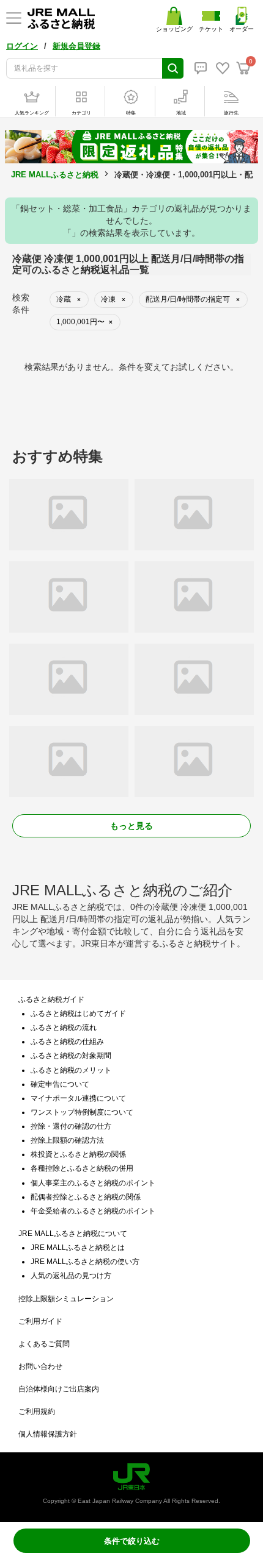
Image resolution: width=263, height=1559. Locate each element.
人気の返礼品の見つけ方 (71, 1275)
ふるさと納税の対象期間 (71, 1055)
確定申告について (60, 1084)
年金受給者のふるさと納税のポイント (93, 1211)
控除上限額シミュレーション (66, 1298)
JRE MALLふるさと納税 (54, 174)
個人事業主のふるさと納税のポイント (93, 1183)
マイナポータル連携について (78, 1098)
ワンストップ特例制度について (82, 1112)
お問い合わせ (40, 1366)
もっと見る (131, 826)
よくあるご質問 (44, 1344)
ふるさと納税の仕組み (67, 1041)
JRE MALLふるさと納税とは (78, 1247)
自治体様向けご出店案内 (58, 1389)
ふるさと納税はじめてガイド (78, 1013)
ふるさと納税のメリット (71, 1070)
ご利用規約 (36, 1411)
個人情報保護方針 (47, 1434)
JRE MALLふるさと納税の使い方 (85, 1261)
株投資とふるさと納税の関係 (78, 1154)
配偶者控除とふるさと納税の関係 (86, 1197)
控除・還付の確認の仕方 (71, 1126)
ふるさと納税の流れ (64, 1027)
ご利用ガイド (40, 1321)
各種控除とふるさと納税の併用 (82, 1168)
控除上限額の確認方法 (67, 1140)
